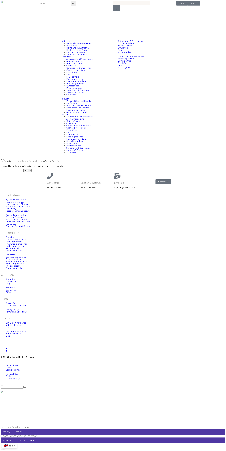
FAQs (8, 284)
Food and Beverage (75, 52)
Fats (68, 75)
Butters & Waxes (74, 63)
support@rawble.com (124, 187)
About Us (10, 279)
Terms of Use (12, 365)
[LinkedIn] (6, 349)
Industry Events (13, 325)
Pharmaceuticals (74, 88)
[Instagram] (6, 351)
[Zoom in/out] (2, 447)
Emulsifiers (71, 72)
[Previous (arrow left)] (2, 449)
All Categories (124, 52)
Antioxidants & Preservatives (79, 59)
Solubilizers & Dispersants (78, 90)
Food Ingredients (74, 79)
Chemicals (71, 66)
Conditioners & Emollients (78, 68)
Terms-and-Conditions (16, 305)
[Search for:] (12, 170)
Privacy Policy (12, 303)
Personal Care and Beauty (78, 43)
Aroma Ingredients (75, 61)
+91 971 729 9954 (55, 187)
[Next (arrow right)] (4, 449)
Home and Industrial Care (78, 48)
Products (66, 57)
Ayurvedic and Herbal (76, 54)
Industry (66, 41)
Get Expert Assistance (16, 323)
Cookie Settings (13, 370)
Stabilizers (71, 95)
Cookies (9, 368)
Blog (8, 327)
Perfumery (71, 46)
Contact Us (11, 281)
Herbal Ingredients (75, 83)
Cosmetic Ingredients (76, 70)
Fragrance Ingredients (76, 81)
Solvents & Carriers (75, 92)
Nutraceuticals (73, 86)
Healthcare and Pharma (77, 50)
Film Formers (72, 77)
